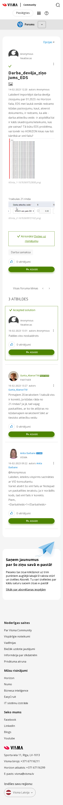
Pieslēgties (23, 13)
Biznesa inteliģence (16, 690)
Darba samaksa (21, 252)
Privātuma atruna (15, 661)
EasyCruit (10, 697)
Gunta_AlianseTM (17, 389)
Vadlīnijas (10, 643)
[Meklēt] (57, 5)
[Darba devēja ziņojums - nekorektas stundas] (49, 288)
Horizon (9, 678)
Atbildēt (34, 269)
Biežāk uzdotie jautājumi (19, 649)
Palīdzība (46, 13)
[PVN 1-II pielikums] (43, 288)
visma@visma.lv (24, 774)
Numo (8, 684)
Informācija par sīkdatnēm (20, 655)
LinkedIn (9, 726)
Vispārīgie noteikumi (17, 636)
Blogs (7, 732)
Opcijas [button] (47, 42)
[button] (53, 64)
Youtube (9, 738)
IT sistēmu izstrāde (16, 703)
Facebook (10, 719)
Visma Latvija (21, 792)
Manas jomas (39, 13)
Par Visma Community (18, 630)
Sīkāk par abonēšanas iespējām (26, 589)
